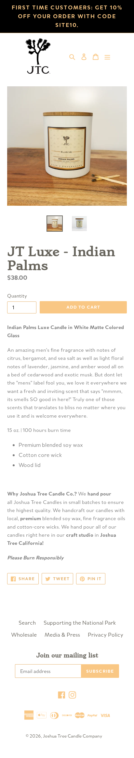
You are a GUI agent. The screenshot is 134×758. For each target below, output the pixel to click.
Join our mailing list (67, 655)
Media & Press (62, 634)
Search (27, 622)
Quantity (17, 296)
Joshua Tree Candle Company (72, 736)
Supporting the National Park (80, 622)
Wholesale (24, 634)
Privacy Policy (105, 634)
